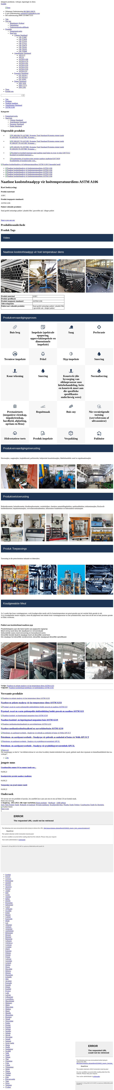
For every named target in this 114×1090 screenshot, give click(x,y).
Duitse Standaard (20, 81)
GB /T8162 (23, 47)
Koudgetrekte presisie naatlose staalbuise (16, 776)
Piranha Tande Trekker (71, 805)
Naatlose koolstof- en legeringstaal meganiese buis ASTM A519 (29, 720)
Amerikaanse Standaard (22, 53)
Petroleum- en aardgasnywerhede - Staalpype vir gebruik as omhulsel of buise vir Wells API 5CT (45, 737)
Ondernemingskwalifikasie (19, 27)
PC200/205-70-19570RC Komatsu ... (23, 149)
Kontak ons (9, 91)
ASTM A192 (23, 63)
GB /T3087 (23, 37)
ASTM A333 (23, 67)
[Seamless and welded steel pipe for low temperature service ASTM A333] (25, 698)
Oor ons (8, 21)
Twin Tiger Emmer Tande (10, 805)
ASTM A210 (23, 65)
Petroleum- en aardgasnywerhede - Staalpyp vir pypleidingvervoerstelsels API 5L (38, 746)
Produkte (8, 29)
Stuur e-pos (5, 809)
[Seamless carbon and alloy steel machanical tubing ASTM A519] (24, 715)
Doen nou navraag (7, 801)
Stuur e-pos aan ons (8, 220)
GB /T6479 (23, 45)
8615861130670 (29, 11)
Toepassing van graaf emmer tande (14, 785)
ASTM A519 (23, 69)
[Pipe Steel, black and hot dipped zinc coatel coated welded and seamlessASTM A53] (34, 707)
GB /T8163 (23, 49)
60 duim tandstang (42, 805)
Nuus (7, 89)
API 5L (21, 57)
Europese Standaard (21, 73)
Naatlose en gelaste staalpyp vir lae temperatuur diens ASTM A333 (30, 686)
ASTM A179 (23, 61)
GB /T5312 (23, 43)
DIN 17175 (23, 85)
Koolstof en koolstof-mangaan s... (22, 155)
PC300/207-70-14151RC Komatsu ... (23, 143)
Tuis (6, 19)
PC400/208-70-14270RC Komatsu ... (23, 137)
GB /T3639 (23, 39)
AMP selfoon (61, 803)
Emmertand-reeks (16, 31)
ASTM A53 (23, 71)
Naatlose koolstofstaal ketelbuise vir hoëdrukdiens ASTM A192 (31, 688)
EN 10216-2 (23, 77)
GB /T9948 (23, 51)
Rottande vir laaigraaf (27, 805)
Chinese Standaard (20, 35)
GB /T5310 (23, 41)
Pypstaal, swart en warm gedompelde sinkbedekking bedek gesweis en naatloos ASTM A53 (42, 711)
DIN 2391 (22, 87)
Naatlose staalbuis (11, 103)
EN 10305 (22, 79)
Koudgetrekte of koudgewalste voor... (23, 161)
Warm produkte (41, 803)
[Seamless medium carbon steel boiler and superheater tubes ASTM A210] (26, 724)
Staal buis (13, 33)
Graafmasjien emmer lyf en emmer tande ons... (18, 767)
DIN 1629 (22, 83)
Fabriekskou (14, 25)
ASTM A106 (23, 59)
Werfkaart (51, 803)
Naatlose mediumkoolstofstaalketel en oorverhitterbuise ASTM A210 (32, 728)
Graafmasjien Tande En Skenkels (92, 805)
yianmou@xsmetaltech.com (30, 13)
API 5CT (22, 55)
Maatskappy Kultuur (17, 23)
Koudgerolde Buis (56, 805)
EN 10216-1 (23, 75)
